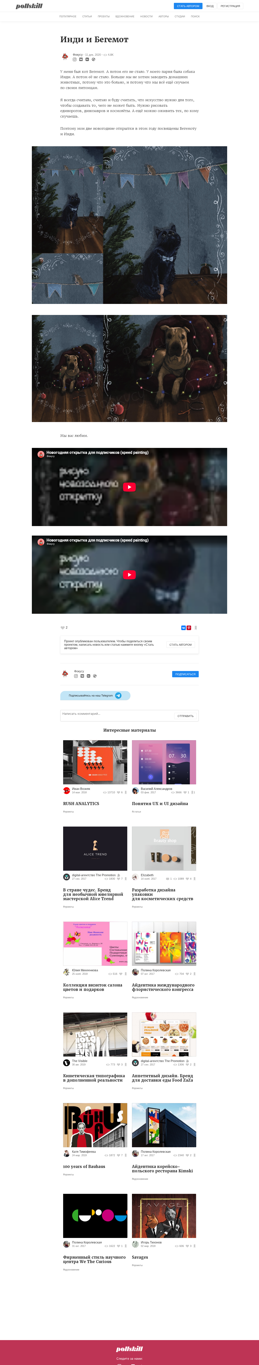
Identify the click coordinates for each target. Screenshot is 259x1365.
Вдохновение (124, 16)
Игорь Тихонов (151, 1242)
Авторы (164, 16)
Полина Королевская (156, 970)
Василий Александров (156, 788)
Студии (180, 16)
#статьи (136, 811)
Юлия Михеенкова (85, 970)
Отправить (185, 716)
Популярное (67, 16)
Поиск (195, 16)
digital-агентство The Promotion (94, 875)
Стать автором (188, 6)
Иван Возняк (81, 788)
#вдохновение (140, 997)
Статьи (87, 16)
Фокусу (78, 54)
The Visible (79, 1061)
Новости (146, 16)
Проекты (104, 16)
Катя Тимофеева (84, 1151)
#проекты (68, 811)
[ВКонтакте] (183, 628)
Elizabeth (147, 875)
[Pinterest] (189, 628)
